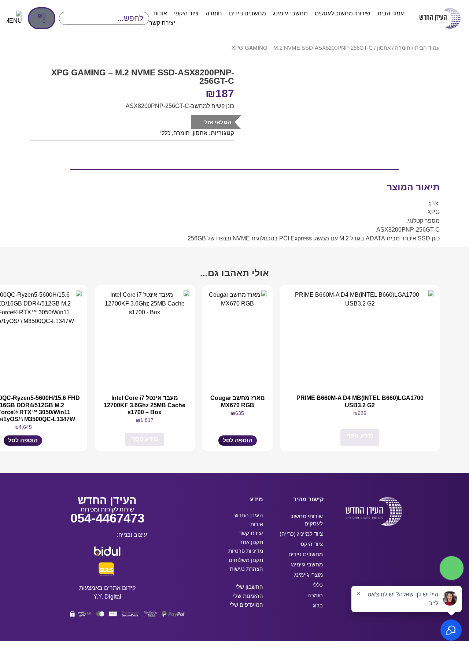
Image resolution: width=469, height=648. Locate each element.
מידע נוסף (359, 435)
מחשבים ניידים (247, 13)
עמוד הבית (390, 13)
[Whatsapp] (370, 565)
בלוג (318, 605)
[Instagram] (370, 544)
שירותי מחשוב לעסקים (342, 13)
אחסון (384, 48)
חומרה (214, 13)
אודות (160, 13)
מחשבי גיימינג (290, 13)
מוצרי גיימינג (308, 575)
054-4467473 (107, 518)
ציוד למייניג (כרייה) (301, 534)
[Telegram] (345, 544)
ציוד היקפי (186, 13)
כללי (165, 133)
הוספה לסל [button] (237, 440)
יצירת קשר (162, 23)
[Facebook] (394, 544)
